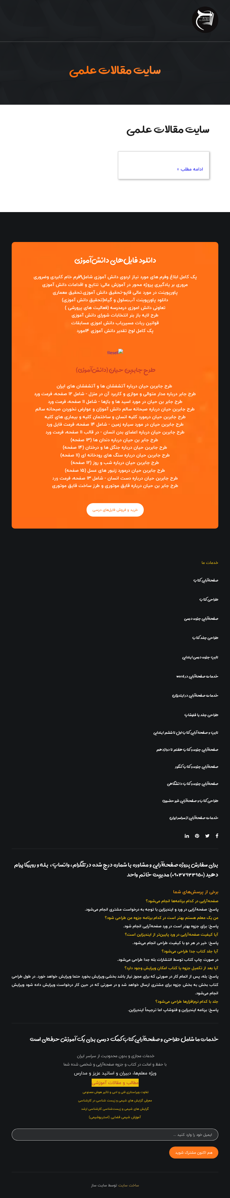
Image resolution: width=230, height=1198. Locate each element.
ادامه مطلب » (190, 169)
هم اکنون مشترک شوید (193, 1152)
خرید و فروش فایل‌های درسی (115, 509)
